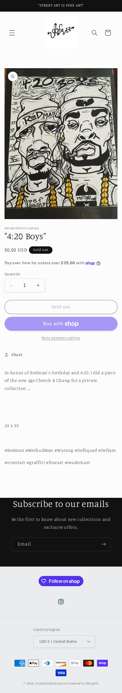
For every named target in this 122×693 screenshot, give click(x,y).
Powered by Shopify (82, 683)
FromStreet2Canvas (51, 683)
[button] (11, 32)
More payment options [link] (61, 338)
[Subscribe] (103, 544)
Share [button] (17, 354)
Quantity (12, 274)
